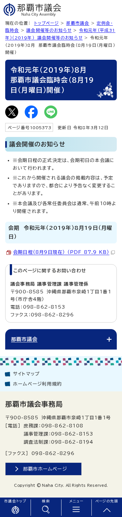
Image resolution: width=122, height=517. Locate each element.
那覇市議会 (77, 23)
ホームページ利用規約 (37, 384)
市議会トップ (15, 501)
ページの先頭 (106, 501)
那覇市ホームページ (45, 468)
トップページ (46, 23)
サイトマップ (26, 374)
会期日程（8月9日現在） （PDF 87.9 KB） (61, 252)
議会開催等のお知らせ (49, 30)
